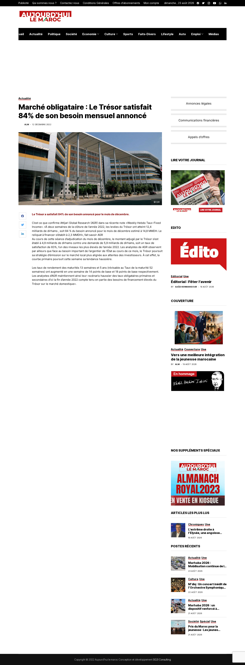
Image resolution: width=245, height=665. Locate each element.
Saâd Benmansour (186, 287)
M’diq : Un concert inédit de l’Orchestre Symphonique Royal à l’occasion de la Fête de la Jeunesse (207, 589)
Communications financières (198, 120)
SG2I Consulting (162, 659)
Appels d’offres (198, 137)
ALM (26, 124)
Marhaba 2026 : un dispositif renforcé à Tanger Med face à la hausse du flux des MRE (205, 610)
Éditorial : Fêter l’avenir (191, 282)
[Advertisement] (97, 298)
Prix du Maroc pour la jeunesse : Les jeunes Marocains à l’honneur (204, 630)
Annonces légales (198, 103)
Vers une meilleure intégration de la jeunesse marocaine (198, 357)
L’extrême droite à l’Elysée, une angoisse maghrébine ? (204, 533)
